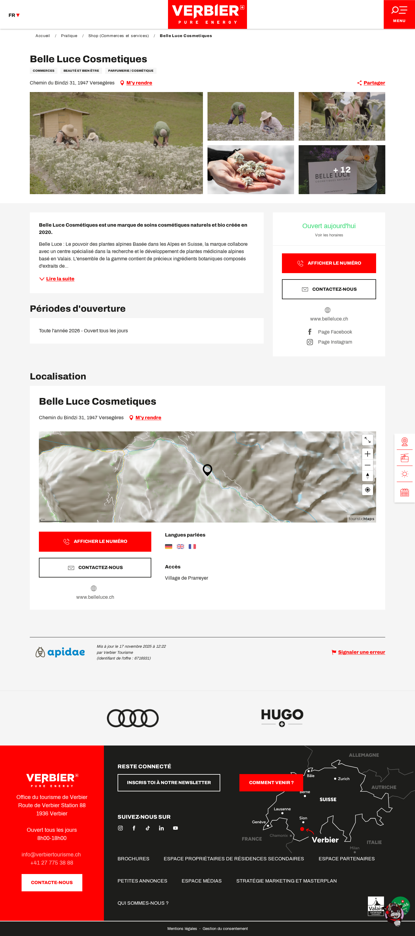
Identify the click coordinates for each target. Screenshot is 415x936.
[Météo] (405, 474)
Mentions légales (182, 929)
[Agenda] (404, 492)
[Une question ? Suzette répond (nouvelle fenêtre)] (394, 914)
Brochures (133, 858)
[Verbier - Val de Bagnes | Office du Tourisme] (207, 14)
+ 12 (342, 169)
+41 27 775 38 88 (51, 863)
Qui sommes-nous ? (143, 903)
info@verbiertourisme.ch (52, 855)
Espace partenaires (347, 858)
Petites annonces (142, 880)
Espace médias (202, 880)
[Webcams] (405, 442)
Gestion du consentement (225, 929)
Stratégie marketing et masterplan (286, 880)
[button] (116, 143)
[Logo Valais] (376, 906)
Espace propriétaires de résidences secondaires (234, 858)
